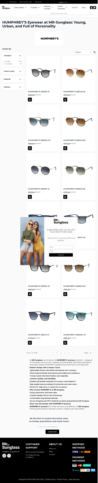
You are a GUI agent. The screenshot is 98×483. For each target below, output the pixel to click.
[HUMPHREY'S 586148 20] (78, 72)
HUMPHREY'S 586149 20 (74, 189)
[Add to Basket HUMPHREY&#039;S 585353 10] (30, 99)
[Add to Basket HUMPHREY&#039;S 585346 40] (30, 148)
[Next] (73, 353)
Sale (84, 7)
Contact (52, 454)
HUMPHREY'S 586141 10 (38, 335)
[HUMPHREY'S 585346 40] (43, 121)
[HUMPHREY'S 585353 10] (43, 72)
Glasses (34, 7)
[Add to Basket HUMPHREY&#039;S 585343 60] (65, 294)
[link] (49, 353)
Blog (51, 451)
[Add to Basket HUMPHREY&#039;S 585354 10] (30, 294)
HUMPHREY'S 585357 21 (38, 189)
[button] (12, 49)
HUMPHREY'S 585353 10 (38, 92)
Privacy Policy (62, 479)
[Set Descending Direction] (94, 52)
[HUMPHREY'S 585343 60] (78, 267)
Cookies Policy (50, 479)
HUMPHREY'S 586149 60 (74, 140)
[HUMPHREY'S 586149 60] (78, 121)
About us (52, 448)
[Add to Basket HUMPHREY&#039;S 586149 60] (65, 148)
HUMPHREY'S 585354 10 (39, 286)
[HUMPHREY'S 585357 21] (43, 170)
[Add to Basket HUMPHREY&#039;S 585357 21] (30, 197)
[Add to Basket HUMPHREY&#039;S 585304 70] (65, 343)
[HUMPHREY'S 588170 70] (78, 218)
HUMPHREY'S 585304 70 (74, 335)
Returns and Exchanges (35, 452)
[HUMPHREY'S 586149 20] (78, 170)
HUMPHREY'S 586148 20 (74, 92)
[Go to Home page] (6, 7)
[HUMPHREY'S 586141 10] (43, 316)
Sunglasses (19, 7)
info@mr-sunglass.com (11, 452)
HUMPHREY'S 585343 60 (74, 286)
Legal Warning (74, 479)
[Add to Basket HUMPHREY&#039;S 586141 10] (30, 343)
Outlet (75, 7)
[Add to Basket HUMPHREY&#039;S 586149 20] (65, 197)
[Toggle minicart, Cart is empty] (94, 7)
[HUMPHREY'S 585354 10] (43, 267)
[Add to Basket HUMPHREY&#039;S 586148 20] (65, 99)
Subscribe (52, 432)
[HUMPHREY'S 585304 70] (78, 316)
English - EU (63, 2)
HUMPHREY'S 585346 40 (39, 140)
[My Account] (91, 7)
